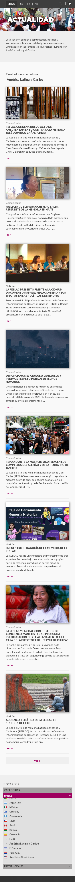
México (13, 807)
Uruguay (14, 811)
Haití (12, 839)
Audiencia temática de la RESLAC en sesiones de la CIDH (31, 721)
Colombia (14, 834)
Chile (12, 820)
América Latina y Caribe (24, 843)
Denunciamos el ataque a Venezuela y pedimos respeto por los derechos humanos (33, 378)
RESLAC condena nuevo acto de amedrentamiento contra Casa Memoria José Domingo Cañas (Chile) (35, 129)
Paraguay (14, 852)
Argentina (15, 802)
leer (8, 157)
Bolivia (13, 829)
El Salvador (15, 848)
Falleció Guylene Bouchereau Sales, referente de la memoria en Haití (32, 208)
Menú (11, 4)
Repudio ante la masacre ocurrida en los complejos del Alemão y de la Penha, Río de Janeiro (37, 465)
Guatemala (15, 816)
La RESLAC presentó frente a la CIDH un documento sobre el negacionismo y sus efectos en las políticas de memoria (36, 292)
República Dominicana (21, 857)
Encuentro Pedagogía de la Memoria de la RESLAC (36, 549)
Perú (12, 825)
